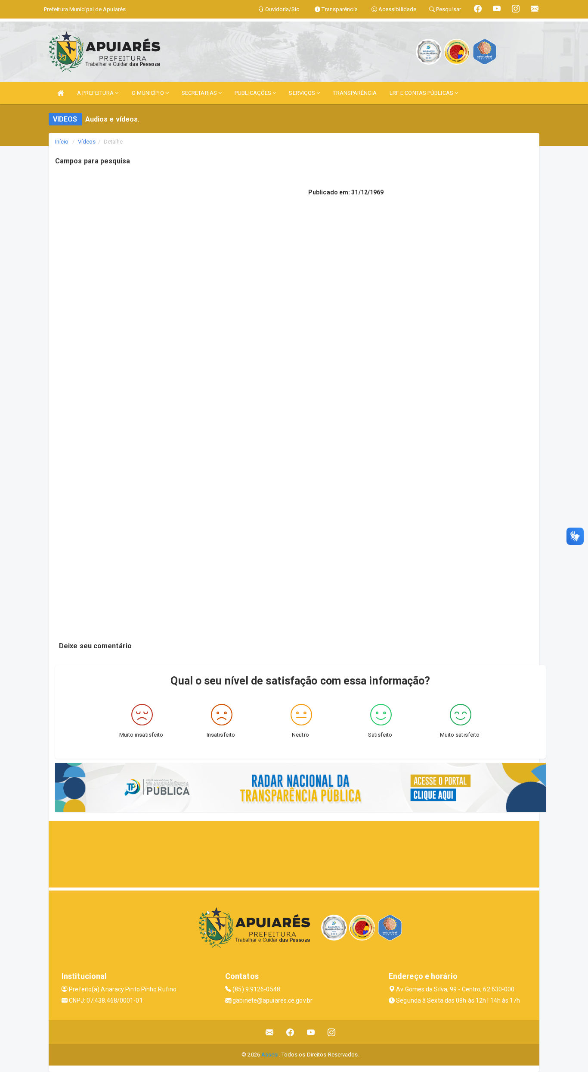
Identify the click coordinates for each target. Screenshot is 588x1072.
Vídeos (87, 141)
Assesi (270, 1054)
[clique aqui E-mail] (269, 1032)
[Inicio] (60, 93)
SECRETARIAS (200, 93)
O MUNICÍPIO (148, 93)
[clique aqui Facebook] (290, 1032)
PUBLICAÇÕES (253, 93)
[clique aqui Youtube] (311, 1032)
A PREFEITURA (96, 93)
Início (62, 141)
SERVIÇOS (302, 93)
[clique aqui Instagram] (331, 1032)
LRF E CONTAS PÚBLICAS (422, 93)
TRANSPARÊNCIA (354, 93)
